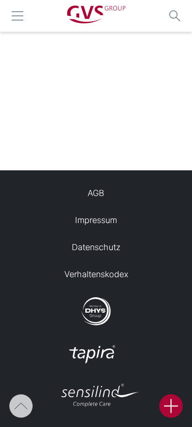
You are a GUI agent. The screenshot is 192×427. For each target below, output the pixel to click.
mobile (17, 16)
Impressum (96, 220)
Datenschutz (96, 247)
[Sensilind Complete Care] (96, 396)
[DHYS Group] (96, 312)
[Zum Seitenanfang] (21, 406)
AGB (96, 193)
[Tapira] (96, 355)
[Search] (175, 16)
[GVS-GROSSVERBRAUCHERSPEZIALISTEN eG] (96, 20)
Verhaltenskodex (96, 274)
